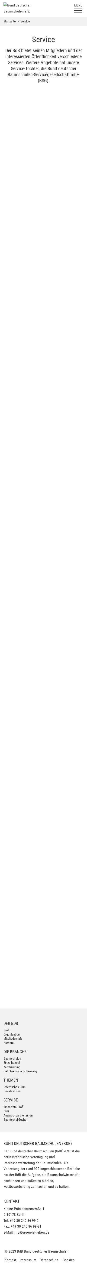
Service (25, 21)
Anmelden (69, 997)
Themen (10, 1080)
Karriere (8, 1043)
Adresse (8, 929)
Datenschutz (49, 1260)
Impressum (28, 1260)
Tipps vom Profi (13, 1107)
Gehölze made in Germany (20, 1071)
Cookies (68, 1260)
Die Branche (14, 1051)
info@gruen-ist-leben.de (31, 1232)
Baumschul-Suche (14, 1119)
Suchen (72, 951)
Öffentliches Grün (14, 1087)
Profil (6, 1030)
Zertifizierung (11, 1067)
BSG (6, 1111)
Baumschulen (12, 1058)
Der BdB (10, 1023)
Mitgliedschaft (12, 1038)
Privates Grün (12, 1091)
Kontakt (10, 1260)
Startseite (9, 21)
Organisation (11, 1034)
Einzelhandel (11, 1062)
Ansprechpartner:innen (18, 1115)
